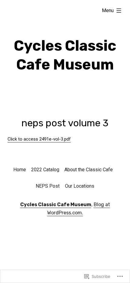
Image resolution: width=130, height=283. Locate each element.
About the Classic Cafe (88, 169)
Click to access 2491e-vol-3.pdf (39, 139)
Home (19, 169)
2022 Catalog (45, 169)
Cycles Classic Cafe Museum (55, 204)
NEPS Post (48, 186)
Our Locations (79, 186)
